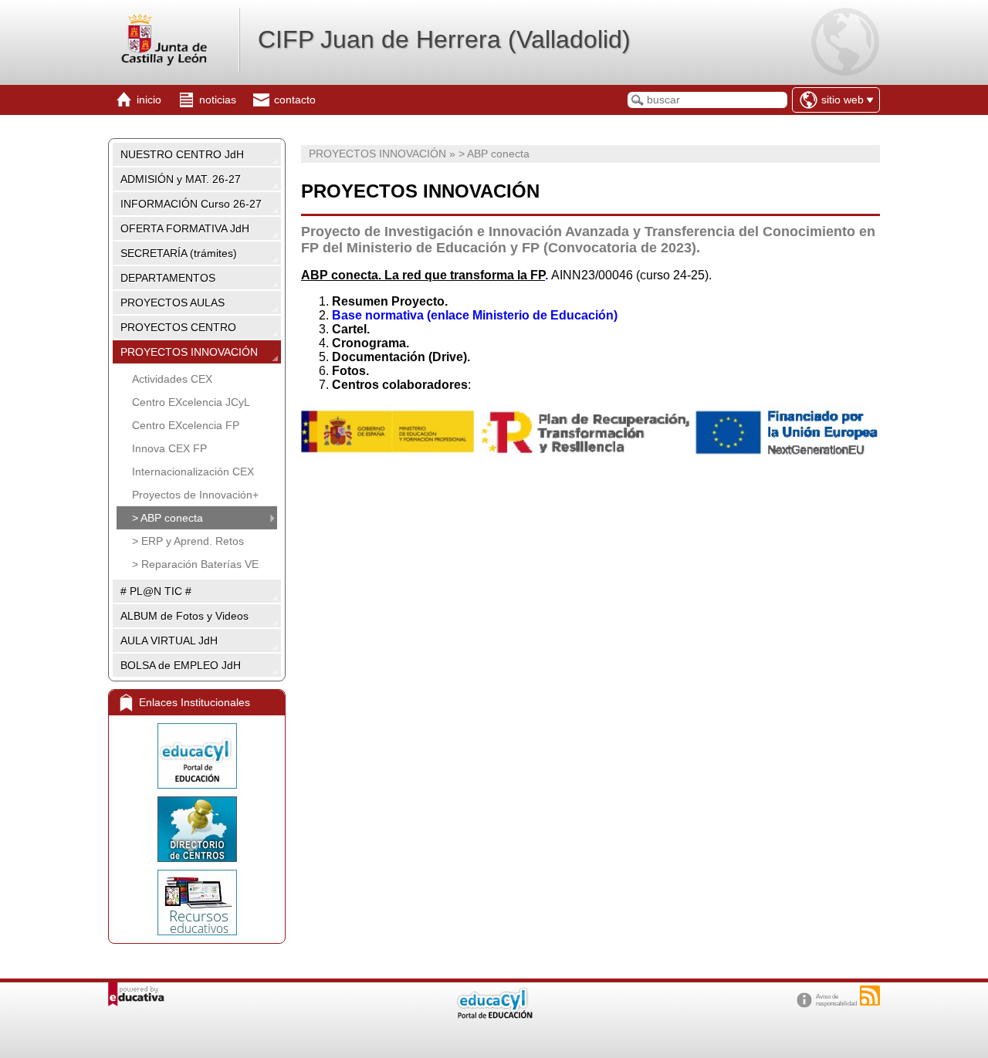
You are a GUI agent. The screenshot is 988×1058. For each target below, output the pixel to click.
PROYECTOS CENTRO (178, 327)
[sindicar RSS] (870, 995)
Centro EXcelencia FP (185, 425)
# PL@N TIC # (155, 591)
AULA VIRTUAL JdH (169, 640)
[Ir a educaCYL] (494, 1015)
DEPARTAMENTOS (167, 278)
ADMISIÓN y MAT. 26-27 (180, 179)
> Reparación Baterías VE (195, 564)
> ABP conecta (167, 518)
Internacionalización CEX (193, 471)
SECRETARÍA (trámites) (178, 253)
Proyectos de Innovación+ (195, 494)
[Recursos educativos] (197, 902)
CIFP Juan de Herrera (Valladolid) (444, 39)
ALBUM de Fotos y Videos (184, 616)
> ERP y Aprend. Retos (188, 541)
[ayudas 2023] (590, 454)
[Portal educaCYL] (197, 756)
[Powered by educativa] (136, 994)
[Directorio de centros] (197, 829)
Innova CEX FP (169, 448)
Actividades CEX (172, 379)
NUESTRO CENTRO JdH (182, 154)
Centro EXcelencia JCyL (191, 402)
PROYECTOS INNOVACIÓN (189, 352)
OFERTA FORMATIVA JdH (184, 228)
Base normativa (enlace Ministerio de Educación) (475, 315)
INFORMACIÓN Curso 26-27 (191, 204)
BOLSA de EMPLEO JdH (180, 665)
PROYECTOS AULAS (172, 302)
